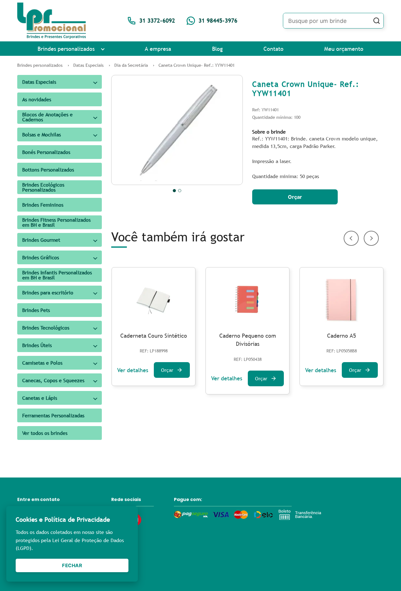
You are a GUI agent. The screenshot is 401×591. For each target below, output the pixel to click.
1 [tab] (174, 190)
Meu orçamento (343, 48)
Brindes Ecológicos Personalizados (43, 187)
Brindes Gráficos (40, 257)
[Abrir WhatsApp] (385, 575)
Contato (273, 48)
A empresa (158, 48)
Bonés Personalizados (46, 152)
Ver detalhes (132, 370)
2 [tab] (179, 190)
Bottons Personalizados (48, 169)
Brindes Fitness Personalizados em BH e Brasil (56, 222)
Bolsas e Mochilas (41, 134)
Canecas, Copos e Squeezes (53, 380)
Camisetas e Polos (42, 362)
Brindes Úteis (37, 345)
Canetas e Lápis (39, 397)
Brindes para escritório (47, 292)
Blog (217, 48)
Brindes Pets (36, 310)
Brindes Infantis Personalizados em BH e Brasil (57, 275)
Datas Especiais (39, 81)
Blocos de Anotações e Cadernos (47, 117)
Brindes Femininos (42, 204)
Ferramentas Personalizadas (53, 415)
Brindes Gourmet (41, 239)
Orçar (295, 197)
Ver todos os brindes (44, 432)
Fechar (72, 565)
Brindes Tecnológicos (45, 327)
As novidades (36, 99)
